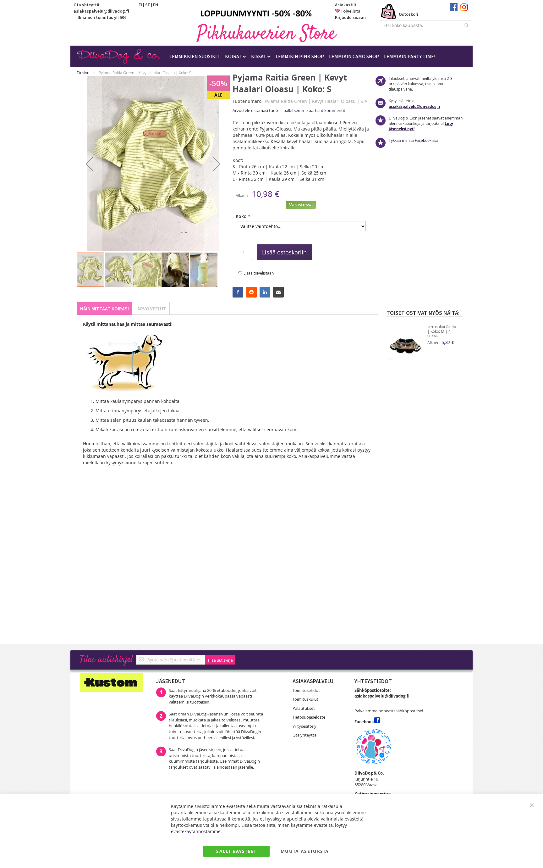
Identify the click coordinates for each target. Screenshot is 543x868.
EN (155, 5)
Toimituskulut (305, 699)
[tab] (104, 308)
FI (140, 5)
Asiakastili (345, 5)
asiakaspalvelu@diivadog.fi (101, 11)
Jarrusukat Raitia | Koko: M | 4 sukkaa (441, 331)
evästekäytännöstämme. (196, 831)
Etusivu (83, 72)
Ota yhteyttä (304, 735)
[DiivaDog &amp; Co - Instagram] (464, 9)
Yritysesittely (304, 726)
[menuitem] (194, 56)
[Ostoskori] (389, 12)
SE (147, 5)
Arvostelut (151, 308)
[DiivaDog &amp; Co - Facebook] (454, 9)
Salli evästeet (236, 851)
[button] (89, 164)
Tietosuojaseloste (309, 717)
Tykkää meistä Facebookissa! (414, 140)
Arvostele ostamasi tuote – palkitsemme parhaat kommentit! (289, 110)
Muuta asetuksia (305, 851)
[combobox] (425, 25)
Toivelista (350, 11)
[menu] (302, 56)
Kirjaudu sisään (350, 17)
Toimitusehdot (306, 690)
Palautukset (304, 708)
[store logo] (267, 32)
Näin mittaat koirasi (104, 308)
